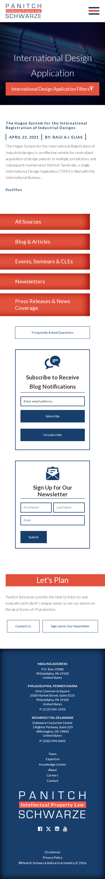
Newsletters (30, 281)
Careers (52, 775)
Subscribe (53, 416)
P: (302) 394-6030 (52, 741)
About (52, 770)
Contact (52, 781)
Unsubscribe (52, 435)
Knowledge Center (52, 764)
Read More (14, 190)
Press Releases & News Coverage (42, 304)
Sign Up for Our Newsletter (70, 626)
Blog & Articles (32, 241)
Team (52, 754)
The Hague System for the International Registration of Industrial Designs (46, 125)
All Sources (28, 221)
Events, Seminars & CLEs (44, 261)
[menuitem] (52, 852)
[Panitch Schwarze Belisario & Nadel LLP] (23, 11)
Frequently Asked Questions (53, 332)
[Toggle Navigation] (94, 11)
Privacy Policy (52, 857)
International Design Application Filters (50, 89)
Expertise (53, 759)
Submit (33, 537)
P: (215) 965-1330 (52, 709)
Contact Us (23, 626)
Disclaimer (53, 852)
